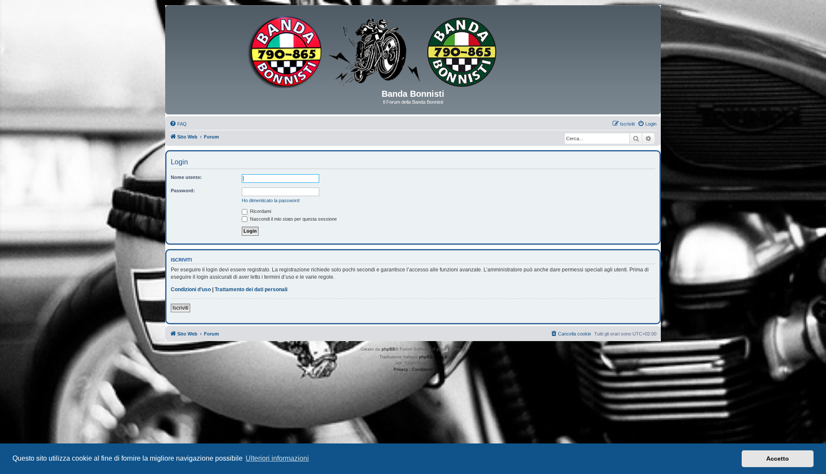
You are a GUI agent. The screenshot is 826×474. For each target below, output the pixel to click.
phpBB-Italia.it (433, 356)
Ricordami (260, 211)
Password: (183, 190)
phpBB (388, 349)
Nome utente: (186, 177)
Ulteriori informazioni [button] (277, 458)
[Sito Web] (413, 50)
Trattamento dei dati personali (251, 289)
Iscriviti (180, 308)
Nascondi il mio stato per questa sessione (293, 219)
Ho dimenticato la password (270, 200)
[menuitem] (178, 124)
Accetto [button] (777, 458)
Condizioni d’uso (191, 289)
